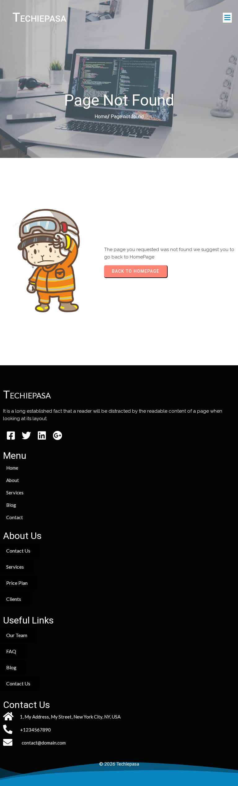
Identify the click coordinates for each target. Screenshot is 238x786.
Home (101, 116)
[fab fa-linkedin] (42, 435)
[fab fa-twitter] (26, 435)
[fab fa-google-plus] (57, 435)
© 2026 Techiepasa (119, 763)
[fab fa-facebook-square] (11, 435)
